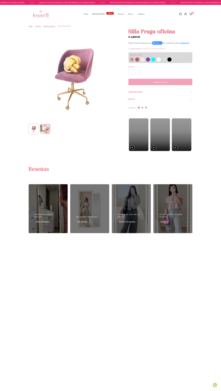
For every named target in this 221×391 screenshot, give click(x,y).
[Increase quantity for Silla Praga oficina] (139, 72)
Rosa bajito (132, 59)
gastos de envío (136, 48)
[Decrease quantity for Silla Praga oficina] (131, 72)
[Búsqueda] (180, 14)
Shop (130, 14)
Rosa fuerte (137, 59)
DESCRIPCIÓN (135, 92)
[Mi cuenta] (185, 14)
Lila (148, 59)
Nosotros (121, 14)
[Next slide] (189, 134)
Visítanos (141, 14)
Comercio (38, 26)
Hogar (31, 26)
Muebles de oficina (49, 26)
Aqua (153, 59)
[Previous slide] (131, 134)
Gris (164, 59)
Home (86, 14)
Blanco (159, 59)
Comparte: (132, 107)
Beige (143, 59)
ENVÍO (131, 99)
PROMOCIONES (98, 14)
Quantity (131, 67)
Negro (169, 59)
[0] (190, 14)
